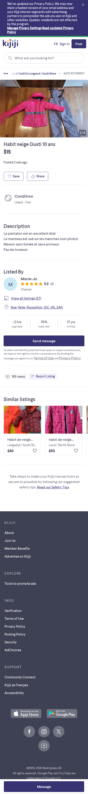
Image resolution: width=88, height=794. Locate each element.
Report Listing (45, 376)
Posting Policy (15, 634)
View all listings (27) (26, 298)
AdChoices (13, 650)
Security (11, 642)
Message (44, 786)
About (9, 533)
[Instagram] (44, 731)
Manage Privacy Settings (24, 28)
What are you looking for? (34, 58)
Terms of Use (44, 358)
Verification (13, 611)
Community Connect (20, 677)
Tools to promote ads (20, 583)
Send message (44, 341)
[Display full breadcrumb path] (12, 73)
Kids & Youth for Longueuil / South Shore (33, 73)
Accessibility (14, 693)
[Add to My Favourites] (34, 450)
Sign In (65, 44)
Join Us (10, 540)
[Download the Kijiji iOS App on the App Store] (26, 713)
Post (78, 44)
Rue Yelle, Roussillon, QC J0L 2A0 (37, 307)
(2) (52, 284)
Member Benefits (17, 548)
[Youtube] (44, 745)
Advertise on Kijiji (18, 556)
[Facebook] (29, 731)
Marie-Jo (29, 278)
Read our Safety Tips (53, 487)
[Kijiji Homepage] (11, 44)
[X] (58, 731)
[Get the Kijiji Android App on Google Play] (62, 713)
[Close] (83, 5)
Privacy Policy (70, 358)
